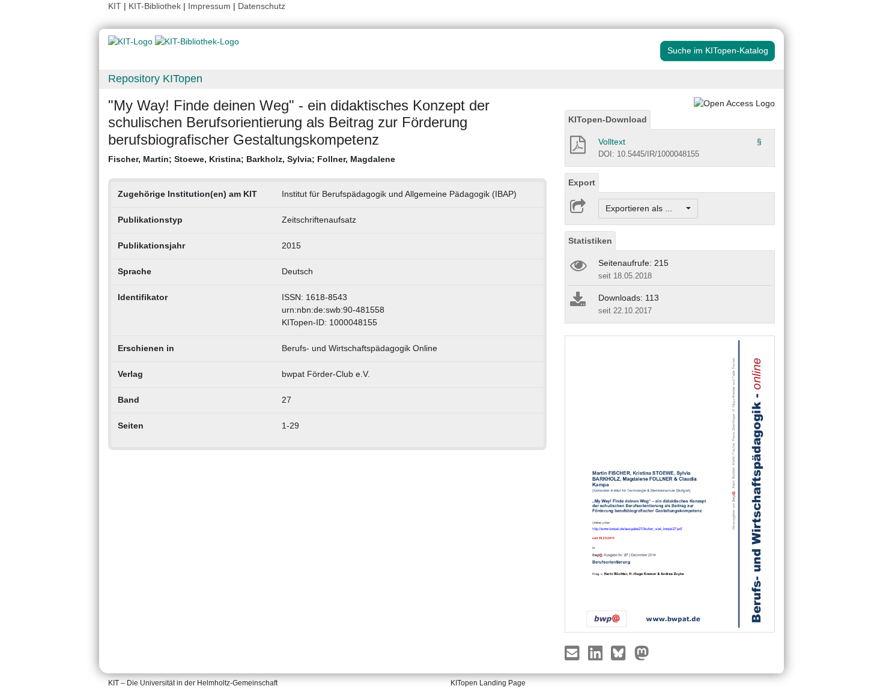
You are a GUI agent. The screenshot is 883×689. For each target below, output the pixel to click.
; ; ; (251, 159)
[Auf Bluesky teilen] (621, 652)
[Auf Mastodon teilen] (641, 652)
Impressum (209, 6)
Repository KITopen (155, 79)
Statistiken (590, 240)
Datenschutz (261, 6)
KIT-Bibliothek (156, 6)
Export (581, 182)
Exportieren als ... (644, 208)
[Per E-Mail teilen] (573, 652)
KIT (114, 6)
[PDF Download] (577, 148)
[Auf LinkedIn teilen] (596, 652)
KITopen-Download (607, 119)
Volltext (611, 141)
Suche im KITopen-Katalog (717, 50)
